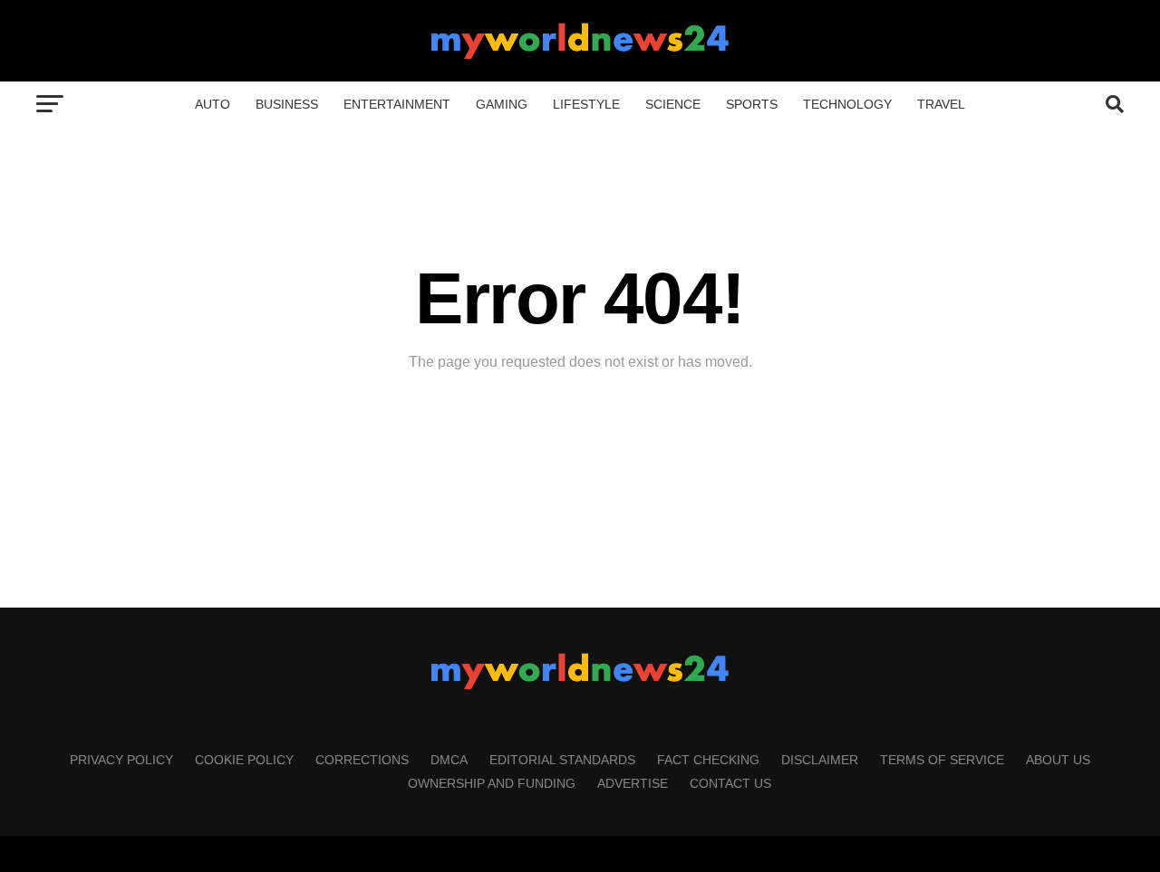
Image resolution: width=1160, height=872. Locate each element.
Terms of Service (942, 759)
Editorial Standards (562, 759)
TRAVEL (941, 104)
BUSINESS (287, 104)
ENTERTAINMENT (396, 104)
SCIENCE (673, 104)
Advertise (632, 783)
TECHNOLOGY (847, 104)
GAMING (501, 104)
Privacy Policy (121, 759)
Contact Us (730, 783)
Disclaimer (819, 759)
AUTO (212, 104)
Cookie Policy (244, 759)
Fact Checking (708, 759)
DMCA (449, 759)
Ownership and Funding (491, 783)
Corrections (362, 759)
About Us (1058, 759)
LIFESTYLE (586, 104)
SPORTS (752, 104)
